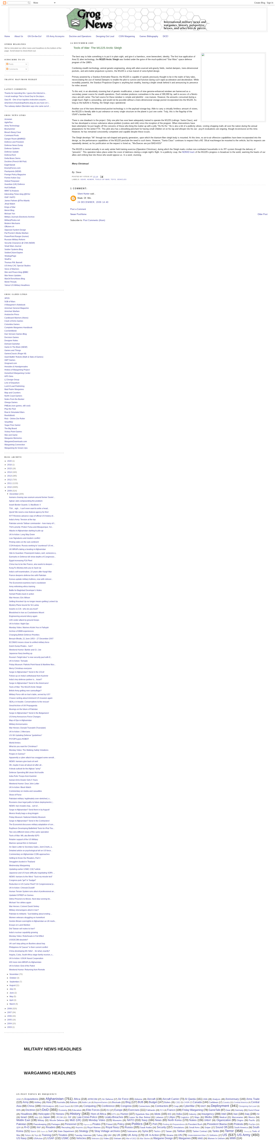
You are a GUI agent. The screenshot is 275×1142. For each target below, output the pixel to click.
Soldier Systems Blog (13, 249)
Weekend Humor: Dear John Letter (24, 784)
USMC (65, 1138)
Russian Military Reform (14, 239)
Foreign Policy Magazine (15, 174)
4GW (18, 1099)
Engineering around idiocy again (23, 616)
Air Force (123, 1099)
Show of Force (15, 795)
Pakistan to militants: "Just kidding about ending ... (30, 914)
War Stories (145, 1138)
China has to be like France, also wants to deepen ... (31, 564)
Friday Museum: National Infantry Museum (27, 817)
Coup (176, 1106)
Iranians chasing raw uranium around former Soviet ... (32, 497)
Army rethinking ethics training (22, 586)
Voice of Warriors (11, 269)
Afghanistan (55, 1099)
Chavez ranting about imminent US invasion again (31, 698)
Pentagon (55, 1124)
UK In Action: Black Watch (20, 787)
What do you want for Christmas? (23, 746)
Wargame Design (163, 1138)
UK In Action (152, 1135)
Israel (24, 1117)
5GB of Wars (9, 301)
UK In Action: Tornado (18, 661)
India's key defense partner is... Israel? (25, 679)
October (13, 978)
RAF (39, 1127)
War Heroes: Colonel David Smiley (24, 906)
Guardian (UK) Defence (14, 184)
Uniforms (213, 1135)
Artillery (37, 1102)
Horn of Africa (98, 1114)
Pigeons (87, 1124)
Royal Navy (112, 1127)
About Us (18, 36)
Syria (145, 1131)
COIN (75, 1106)
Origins (240, 1120)
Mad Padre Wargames (14, 389)
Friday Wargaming (192, 1110)
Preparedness (179, 1124)
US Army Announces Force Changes (25, 717)
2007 (9, 1012)
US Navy (21, 1138)
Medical (223, 1117)
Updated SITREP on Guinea (21, 895)
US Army (243, 1135)
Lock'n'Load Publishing (14, 386)
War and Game (11, 435)
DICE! (165, 36)
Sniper (208, 1127)
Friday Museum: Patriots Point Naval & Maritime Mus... (32, 664)
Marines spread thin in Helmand (23, 843)
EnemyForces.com (12, 168)
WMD (200, 1138)
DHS (18, 1110)
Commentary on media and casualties (25, 791)
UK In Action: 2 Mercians (19, 732)
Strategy (83, 1131)
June (12, 993)
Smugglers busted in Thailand (22, 862)
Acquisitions (31, 1099)
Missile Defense (56, 1120)
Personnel (70, 1124)
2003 (9, 1027)
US (224, 1135)
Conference (108, 1106)
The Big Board (10, 428)
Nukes (193, 1120)
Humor (90, 179)
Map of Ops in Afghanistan (20, 720)
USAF (50, 1138)
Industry (193, 1114)
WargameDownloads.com (15, 441)
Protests (238, 1124)
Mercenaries (237, 1117)
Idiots (157, 1114)
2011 (9, 483)
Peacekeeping (39, 1124)
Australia (61, 1102)
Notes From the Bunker (14, 399)
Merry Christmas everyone (20, 668)
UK (118, 1135)
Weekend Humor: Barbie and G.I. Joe (25, 650)
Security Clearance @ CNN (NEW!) (19, 243)
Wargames (185, 1138)
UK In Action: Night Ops (19, 624)
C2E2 (177, 1102)
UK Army (132, 1135)
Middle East (23, 1120)
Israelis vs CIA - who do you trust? (23, 609)
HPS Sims (8, 376)
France (171, 1110)
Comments (13, 69)
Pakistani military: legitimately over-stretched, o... (30, 798)
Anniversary (232, 1099)
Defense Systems (12, 148)
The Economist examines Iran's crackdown (27, 583)
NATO (130, 1120)
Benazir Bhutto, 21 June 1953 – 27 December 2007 (31, 639)
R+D (26, 1127)
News (158, 1120)
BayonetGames (101, 1102)
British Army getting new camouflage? (25, 691)
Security (161, 1127)
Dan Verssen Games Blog (15, 334)
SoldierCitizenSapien (13, 253)
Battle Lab (86, 1102)
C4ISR (186, 1102)
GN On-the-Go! (35, 36)
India (179, 1114)
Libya (172, 1117)
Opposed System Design (15, 230)
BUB (140, 1102)
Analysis (216, 1099)
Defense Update (11, 152)
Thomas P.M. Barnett (13, 262)
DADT (203, 1106)
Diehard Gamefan (12, 344)
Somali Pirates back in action (21, 594)
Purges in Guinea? (17, 754)
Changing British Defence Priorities (24, 635)
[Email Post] (101, 176)
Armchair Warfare (12, 311)
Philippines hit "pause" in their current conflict (28, 947)
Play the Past (10, 409)
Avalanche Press (11, 314)
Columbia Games (12, 324)
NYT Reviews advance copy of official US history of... (31, 516)
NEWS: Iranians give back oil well (23, 761)
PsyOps (252, 1124)
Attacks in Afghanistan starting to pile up (26, 531)
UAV (110, 1135)
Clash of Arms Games (13, 321)
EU (108, 1110)
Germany (239, 1110)
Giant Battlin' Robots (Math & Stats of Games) (23, 357)
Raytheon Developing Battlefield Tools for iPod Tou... (31, 828)
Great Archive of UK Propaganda (23, 705)
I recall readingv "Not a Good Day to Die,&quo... (24, 96)
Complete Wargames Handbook (18, 327)
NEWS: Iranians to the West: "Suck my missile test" (30, 877)
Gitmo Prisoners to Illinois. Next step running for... (30, 899)
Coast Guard (64, 1106)
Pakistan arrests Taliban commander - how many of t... (32, 523)
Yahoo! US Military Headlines (17, 285)
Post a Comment (78, 209)
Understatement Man (197, 1135)
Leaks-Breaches (114, 1117)
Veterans (95, 1138)
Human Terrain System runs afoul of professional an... (32, 891)
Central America (241, 1102)
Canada (197, 1102)
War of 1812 (131, 1138)
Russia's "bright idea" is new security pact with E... (30, 657)
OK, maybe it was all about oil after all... (26, 765)
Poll (154, 1124)
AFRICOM (92, 1099)
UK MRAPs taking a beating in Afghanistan (27, 549)
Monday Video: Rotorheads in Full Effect (26, 936)
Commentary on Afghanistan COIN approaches (29, 854)
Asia (48, 1102)
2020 (9, 461)
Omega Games (11, 402)
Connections (144, 1106)
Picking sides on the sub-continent (24, 542)
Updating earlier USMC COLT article (24, 869)
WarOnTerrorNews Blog (14, 279)
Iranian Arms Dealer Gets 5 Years (23, 780)
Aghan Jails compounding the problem (25, 501)
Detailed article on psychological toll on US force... (30, 850)
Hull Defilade (10, 187)
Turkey (99, 1135)
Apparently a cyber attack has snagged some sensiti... (32, 757)
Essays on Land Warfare (19, 925)
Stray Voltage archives (107, 1131)
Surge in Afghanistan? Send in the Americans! (29, 683)
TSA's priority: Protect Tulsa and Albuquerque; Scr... (31, 527)
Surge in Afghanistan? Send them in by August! (29, 810)
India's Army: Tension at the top (22, 519)
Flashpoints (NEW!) (12, 171)
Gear (83, 179)
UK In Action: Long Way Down (22, 534)
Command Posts (11, 135)
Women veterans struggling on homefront (27, 917)
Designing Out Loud (105, 36)
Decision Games (11, 337)
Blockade (116, 1102)
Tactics (157, 1131)
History (75, 1113)
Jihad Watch (9, 204)
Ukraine (169, 1135)
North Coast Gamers (13, 396)
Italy (36, 1117)
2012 (9, 480)
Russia (129, 1127)
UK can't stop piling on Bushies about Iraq (27, 943)
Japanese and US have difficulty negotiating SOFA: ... (32, 873)
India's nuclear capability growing (23, 932)
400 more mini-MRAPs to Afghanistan (25, 962)
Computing (89, 1106)
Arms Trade (253, 1099)
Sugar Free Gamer (12, 425)
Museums (117, 1120)
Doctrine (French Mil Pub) (15, 161)
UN (180, 1135)
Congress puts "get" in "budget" (22, 880)
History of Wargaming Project (17, 370)
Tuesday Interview (83, 1135)
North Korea (175, 1120)
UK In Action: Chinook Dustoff (21, 888)
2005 (9, 1020)
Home (7, 36)
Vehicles (122, 179)
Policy (120, 1124)
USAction (38, 1138)
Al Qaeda (190, 1099)
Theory (246, 1131)
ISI (258, 1114)
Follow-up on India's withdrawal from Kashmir (28, 676)
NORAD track (188, 152)
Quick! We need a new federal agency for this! (29, 512)
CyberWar (189, 1106)
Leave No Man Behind (139, 1117)
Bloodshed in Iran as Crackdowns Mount (26, 612)
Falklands (150, 1110)
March (12, 1004)
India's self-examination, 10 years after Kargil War (30, 572)
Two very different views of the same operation (29, 832)
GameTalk (214, 1110)
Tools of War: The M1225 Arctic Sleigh (98, 47)
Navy (145, 1120)
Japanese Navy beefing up (20, 653)
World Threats (10, 282)
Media (208, 1117)
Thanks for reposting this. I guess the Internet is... (25, 93)
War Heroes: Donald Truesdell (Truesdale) (27, 728)
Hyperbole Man (142, 1114)
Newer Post (75, 214)
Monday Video (97, 1120)
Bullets (167, 1102)
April (11, 1000)
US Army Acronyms (55, 36)
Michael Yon (9, 214)
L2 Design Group (11, 380)
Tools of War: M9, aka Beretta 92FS (24, 836)
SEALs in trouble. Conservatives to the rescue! (29, 702)
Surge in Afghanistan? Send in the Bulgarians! (29, 713)
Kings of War (9, 207)
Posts (10, 64)
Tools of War (102, 179)
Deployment (220, 1105)
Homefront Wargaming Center (17, 373)
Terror (229, 1131)
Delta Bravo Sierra (12, 158)
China (30, 1106)
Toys (113, 179)
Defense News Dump (13, 145)
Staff (50, 1131)
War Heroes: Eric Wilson (19, 598)
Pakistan (21, 1124)
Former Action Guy (12, 178)
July (12, 989)
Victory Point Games (13, 432)
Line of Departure (12, 383)
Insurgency (207, 1114)
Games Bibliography (149, 36)
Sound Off (221, 1127)
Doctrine (30, 1110)
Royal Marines (94, 1127)
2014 (9, 472)
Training (46, 1135)
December (14, 494)
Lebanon (159, 1117)
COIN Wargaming (127, 36)
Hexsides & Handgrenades (16, 367)
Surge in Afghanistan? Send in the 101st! (26, 672)
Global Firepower (11, 181)
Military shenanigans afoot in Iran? (24, 910)
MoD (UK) (75, 1120)
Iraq (247, 1114)
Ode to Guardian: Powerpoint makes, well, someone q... (33, 553)
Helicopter (44, 1114)
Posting (166, 1124)
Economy (63, 1110)
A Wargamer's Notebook (14, 305)
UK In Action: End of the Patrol (22, 966)
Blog (128, 1102)
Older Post (263, 214)
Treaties (62, 1135)
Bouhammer (9, 129)
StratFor (7, 259)
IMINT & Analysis (11, 191)
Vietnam (117, 1138)
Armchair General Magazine (16, 308)
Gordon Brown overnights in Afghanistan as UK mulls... (32, 921)
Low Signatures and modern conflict (24, 538)
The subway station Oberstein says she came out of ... (27, 106)
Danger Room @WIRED (14, 139)
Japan (46, 1117)
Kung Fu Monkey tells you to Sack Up (25, 568)
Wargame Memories (13, 438)
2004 (9, 1023)
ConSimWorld (10, 331)
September (15, 982)
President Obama (217, 1124)
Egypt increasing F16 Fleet (20, 560)
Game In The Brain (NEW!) (15, 347)
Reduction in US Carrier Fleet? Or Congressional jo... (32, 884)
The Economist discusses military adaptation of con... (32, 824)
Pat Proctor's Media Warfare (16, 233)
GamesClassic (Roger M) (15, 353)
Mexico (251, 1117)
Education (76, 1110)
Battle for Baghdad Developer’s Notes (25, 590)
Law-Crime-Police (87, 1117)
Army (26, 1102)
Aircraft (151, 1099)
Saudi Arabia (146, 1127)
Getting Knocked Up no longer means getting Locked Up (33, 601)
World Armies (15, 743)
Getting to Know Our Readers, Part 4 (24, 858)
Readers (51, 1127)
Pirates (96, 1124)
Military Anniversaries (18, 724)
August (12, 985)
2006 (9, 1016)
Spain (43, 1131)
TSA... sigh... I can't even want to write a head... (29, 508)
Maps (197, 1117)
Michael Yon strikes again (20, 902)
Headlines (26, 1114)
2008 (9, 1008)
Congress (126, 1106)
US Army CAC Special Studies (17, 266)
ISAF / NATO (9, 197)
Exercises (133, 1110)
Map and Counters (12, 393)
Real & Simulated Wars (14, 412)
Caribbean (213, 1102)
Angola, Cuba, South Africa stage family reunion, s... (31, 955)
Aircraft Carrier (170, 1099)
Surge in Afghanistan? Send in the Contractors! (29, 821)
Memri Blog (9, 210)
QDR (18, 1127)
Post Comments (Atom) (94, 220)
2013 (9, 476)
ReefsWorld (9, 415)
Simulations (178, 1127)
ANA (205, 1099)
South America (241, 1127)
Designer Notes (11, 340)
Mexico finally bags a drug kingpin (24, 813)
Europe (118, 1110)
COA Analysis (47, 1106)
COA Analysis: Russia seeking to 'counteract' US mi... (31, 546)
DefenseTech (10, 155)
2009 (9, 491)
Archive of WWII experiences (21, 631)
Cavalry (226, 1102)
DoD (45, 1109)
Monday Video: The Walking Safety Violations (28, 750)
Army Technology (11, 126)
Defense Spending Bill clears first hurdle (26, 772)
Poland (109, 1124)
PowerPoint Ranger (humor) (16, 236)
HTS (114, 1114)
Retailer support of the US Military (23, 839)
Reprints (79, 1127)
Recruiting (66, 1127)
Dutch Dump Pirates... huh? (21, 646)
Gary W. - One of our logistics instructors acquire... (25, 100)
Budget (153, 1102)
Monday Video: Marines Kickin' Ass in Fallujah (29, 627)
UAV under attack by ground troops (24, 620)
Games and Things (12, 350)
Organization (223, 1120)
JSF (69, 1117)
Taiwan (169, 1131)
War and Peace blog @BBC (16, 272)
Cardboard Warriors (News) (16, 318)
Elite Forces (93, 1110)
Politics (137, 1124)
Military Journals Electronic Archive (19, 217)
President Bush (195, 1124)
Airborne (138, 1099)
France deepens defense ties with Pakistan (27, 575)
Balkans (73, 1102)
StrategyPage (10, 256)
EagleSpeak (9, 165)
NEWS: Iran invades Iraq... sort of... (24, 806)
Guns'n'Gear (253, 1110)
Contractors (161, 1106)
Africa (77, 1099)
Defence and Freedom (14, 142)
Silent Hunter (83, 194)
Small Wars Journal (12, 246)
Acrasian (8, 119)
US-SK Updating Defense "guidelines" (25, 735)
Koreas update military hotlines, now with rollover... (31, 579)
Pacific (252, 1120)
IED (169, 1114)
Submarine (132, 1131)
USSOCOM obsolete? (18, 940)
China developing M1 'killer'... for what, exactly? (29, 951)
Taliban (181, 1131)
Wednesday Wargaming (19, 865)
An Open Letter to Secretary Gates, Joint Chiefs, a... (31, 847)
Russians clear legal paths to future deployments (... (31, 802)
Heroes (60, 1114)
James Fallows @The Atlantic (17, 201)
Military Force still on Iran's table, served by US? (29, 694)
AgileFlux (8, 122)
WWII (233, 1138)
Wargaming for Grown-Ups (16, 448)
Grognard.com (10, 363)
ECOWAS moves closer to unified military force (29, 642)
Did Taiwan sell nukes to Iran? (22, 929)
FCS (162, 1110)
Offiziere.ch (9, 226)
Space (33, 1131)
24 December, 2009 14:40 (93, 202)
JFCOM (59, 1117)
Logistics (185, 1117)
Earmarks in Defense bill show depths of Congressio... (32, 557)
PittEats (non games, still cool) (17, 406)
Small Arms (194, 1127)
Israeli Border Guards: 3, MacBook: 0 (25, 505)
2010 (9, 487)
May (12, 996)
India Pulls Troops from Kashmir (23, 776)
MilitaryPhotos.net (12, 220)
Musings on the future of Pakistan (23, 709)
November (14, 974)
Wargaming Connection (14, 445)
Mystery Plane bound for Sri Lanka (24, 605)
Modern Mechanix (12, 223)
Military (41, 1120)
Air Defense (107, 1099)
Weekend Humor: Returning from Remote (27, 970)
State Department (66, 1131)
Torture (28, 1135)
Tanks (215, 1131)
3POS (7, 298)
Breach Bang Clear (12, 132)
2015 (9, 468)
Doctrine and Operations (80, 36)
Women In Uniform (216, 1138)
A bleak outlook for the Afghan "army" (25, 769)
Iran (235, 1114)
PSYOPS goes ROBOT (19, 739)
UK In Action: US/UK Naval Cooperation (26, 958)
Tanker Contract (200, 1131)
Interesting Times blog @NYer (17, 194)
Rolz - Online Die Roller (14, 418)
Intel (223, 1114)
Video (106, 1138)
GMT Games (9, 360)
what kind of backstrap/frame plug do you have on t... (27, 103)
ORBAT (207, 1120)
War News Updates (12, 275)
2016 (9, 465)
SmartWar (8, 422)
